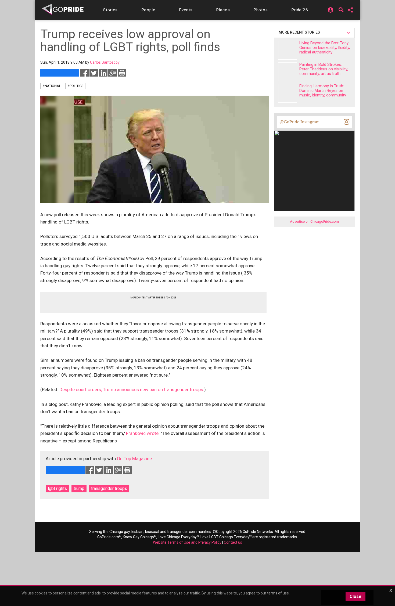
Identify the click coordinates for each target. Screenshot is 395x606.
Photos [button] (260, 10)
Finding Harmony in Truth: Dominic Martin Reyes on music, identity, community (322, 91)
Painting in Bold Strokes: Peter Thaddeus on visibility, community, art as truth (323, 69)
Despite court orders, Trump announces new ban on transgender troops (131, 389)
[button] (110, 10)
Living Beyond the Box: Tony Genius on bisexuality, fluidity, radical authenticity (324, 48)
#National (51, 86)
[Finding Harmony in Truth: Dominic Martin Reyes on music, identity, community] (287, 93)
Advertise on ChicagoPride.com (314, 221)
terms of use (278, 593)
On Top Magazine (134, 458)
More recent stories (300, 32)
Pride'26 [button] (299, 10)
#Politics (75, 86)
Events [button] (186, 10)
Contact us (233, 542)
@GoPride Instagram (299, 121)
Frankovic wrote (142, 433)
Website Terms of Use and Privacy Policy (187, 542)
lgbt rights (57, 488)
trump (79, 488)
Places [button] (223, 10)
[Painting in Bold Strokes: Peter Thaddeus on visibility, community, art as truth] (287, 71)
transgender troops (109, 488)
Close (355, 596)
